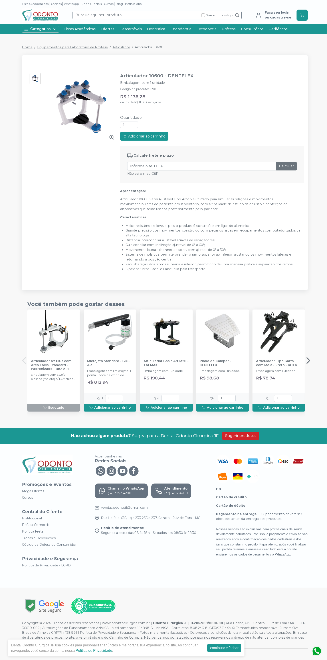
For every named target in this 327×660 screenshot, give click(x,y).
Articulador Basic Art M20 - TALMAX (166, 363)
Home (27, 47)
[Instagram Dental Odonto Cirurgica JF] (111, 471)
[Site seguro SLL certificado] (44, 606)
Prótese (229, 29)
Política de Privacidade (94, 650)
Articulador (121, 47)
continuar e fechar (224, 648)
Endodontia (180, 29)
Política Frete (33, 531)
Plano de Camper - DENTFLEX (215, 363)
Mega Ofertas (33, 491)
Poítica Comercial (36, 525)
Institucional (133, 4)
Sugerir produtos (240, 436)
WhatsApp (71, 4)
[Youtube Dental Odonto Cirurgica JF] (122, 471)
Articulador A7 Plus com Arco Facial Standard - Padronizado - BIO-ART (51, 365)
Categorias (40, 29)
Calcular (286, 166)
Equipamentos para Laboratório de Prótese (72, 47)
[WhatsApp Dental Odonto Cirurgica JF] (100, 471)
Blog (119, 4)
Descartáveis (130, 29)
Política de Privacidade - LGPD (46, 565)
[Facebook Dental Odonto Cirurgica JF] (133, 471)
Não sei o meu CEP (142, 174)
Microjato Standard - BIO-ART (108, 363)
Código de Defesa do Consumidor (49, 545)
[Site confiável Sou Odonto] (93, 606)
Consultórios (252, 29)
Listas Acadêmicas (35, 4)
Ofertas (56, 4)
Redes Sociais (91, 4)
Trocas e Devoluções (39, 538)
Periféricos (278, 29)
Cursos (108, 4)
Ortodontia (206, 29)
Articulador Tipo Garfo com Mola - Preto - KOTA (276, 363)
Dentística (156, 29)
